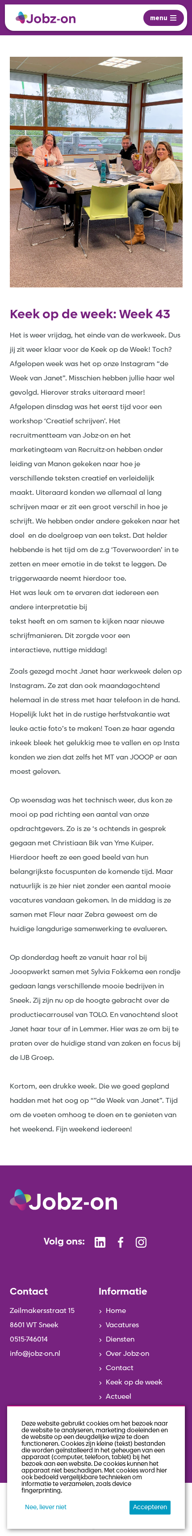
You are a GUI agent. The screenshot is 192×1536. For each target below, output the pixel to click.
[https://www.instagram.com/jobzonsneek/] (141, 1242)
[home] (45, 17)
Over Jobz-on (127, 1354)
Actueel (118, 1397)
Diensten (120, 1339)
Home (116, 1311)
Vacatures (122, 1325)
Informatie (123, 1292)
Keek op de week (134, 1382)
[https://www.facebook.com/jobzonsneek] (120, 1242)
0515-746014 (29, 1339)
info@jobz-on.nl (35, 1354)
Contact (120, 1368)
